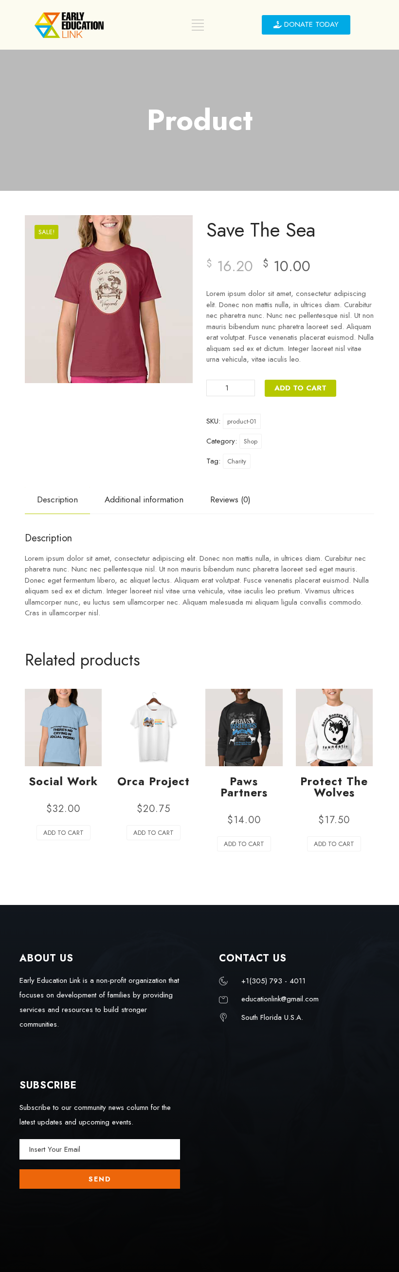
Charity (236, 461)
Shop (250, 441)
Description (57, 499)
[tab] (57, 500)
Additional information (144, 499)
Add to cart (300, 388)
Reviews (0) (230, 499)
